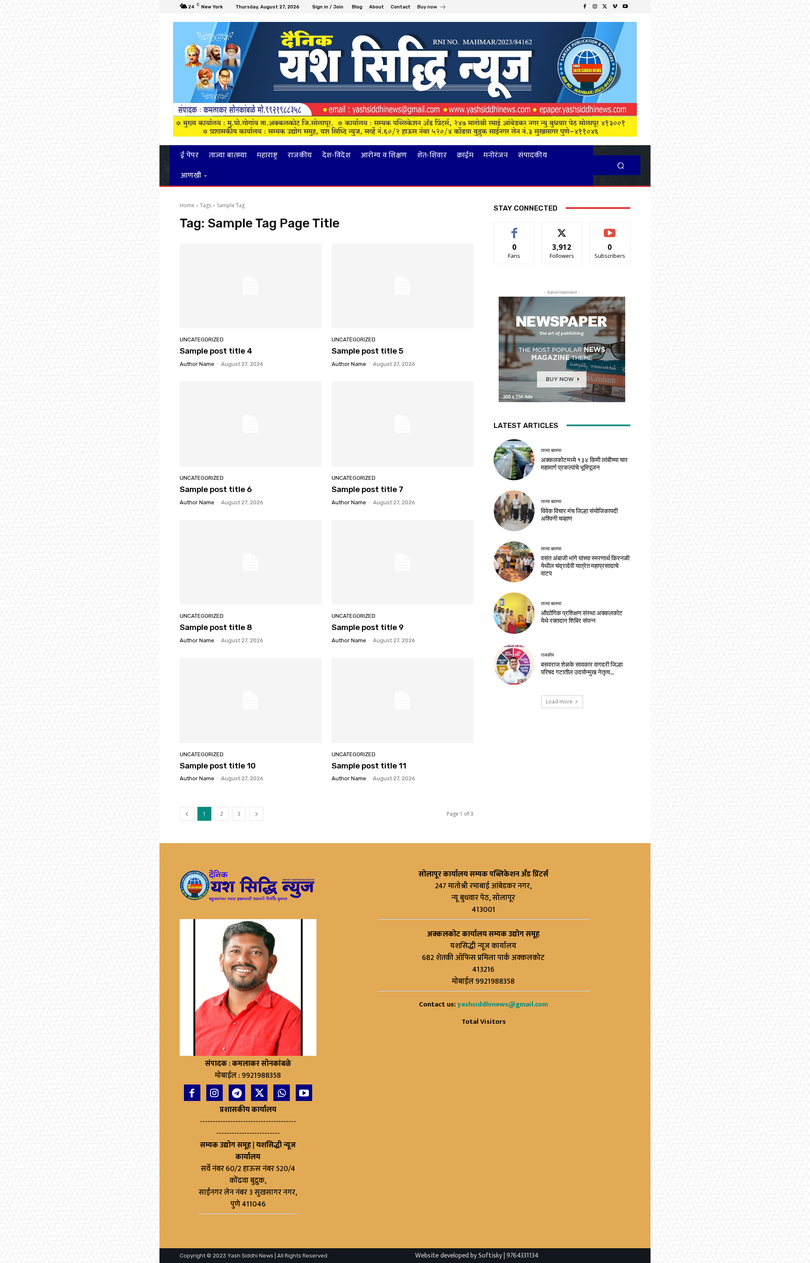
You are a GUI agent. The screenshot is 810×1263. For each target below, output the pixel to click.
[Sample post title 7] (402, 424)
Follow (562, 228)
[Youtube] (625, 7)
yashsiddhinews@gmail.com (502, 1004)
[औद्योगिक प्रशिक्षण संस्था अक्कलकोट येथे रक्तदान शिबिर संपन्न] (514, 612)
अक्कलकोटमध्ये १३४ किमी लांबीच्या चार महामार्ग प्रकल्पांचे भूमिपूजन (584, 463)
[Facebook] (585, 7)
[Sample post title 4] (250, 286)
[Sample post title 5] (402, 286)
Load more (559, 701)
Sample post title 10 (218, 766)
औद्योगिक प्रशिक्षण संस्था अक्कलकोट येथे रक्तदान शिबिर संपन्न (582, 617)
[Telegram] (237, 1093)
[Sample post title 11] (402, 700)
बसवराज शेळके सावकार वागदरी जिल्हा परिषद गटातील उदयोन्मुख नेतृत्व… (582, 668)
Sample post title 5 (367, 351)
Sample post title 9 (368, 627)
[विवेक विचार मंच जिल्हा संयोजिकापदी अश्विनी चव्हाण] (514, 510)
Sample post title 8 (216, 627)
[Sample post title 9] (402, 562)
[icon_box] (431, 7)
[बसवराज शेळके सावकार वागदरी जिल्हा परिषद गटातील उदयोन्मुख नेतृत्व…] (514, 664)
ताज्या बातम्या (551, 450)
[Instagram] (595, 7)
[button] (620, 165)
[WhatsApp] (281, 1093)
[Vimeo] (615, 7)
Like (514, 228)
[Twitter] (605, 7)
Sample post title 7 (367, 489)
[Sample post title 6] (250, 424)
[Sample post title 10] (250, 700)
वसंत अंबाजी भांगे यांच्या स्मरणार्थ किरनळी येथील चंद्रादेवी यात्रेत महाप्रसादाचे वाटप (585, 565)
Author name (197, 364)
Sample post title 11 (369, 766)
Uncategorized (202, 339)
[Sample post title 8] (250, 562)
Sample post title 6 (216, 489)
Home (187, 205)
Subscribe (610, 228)
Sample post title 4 (216, 351)
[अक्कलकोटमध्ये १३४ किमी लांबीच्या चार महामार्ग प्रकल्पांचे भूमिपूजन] (514, 459)
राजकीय (547, 655)
